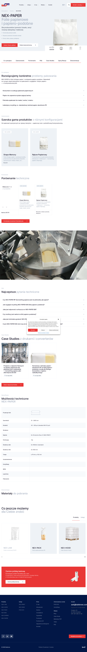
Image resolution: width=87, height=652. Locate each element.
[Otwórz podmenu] (24, 5)
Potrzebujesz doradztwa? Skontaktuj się (13, 221)
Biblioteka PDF (58, 619)
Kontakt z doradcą (77, 5)
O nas (35, 5)
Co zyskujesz (8, 60)
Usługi (29, 5)
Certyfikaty (57, 607)
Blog (55, 613)
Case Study (57, 616)
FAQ (41, 60)
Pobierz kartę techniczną (26, 45)
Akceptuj (33, 330)
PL (64, 5)
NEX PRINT (22, 604)
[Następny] (6, 207)
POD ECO (21, 610)
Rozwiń (6, 162)
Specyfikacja (62, 60)
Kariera (38, 610)
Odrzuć (43, 330)
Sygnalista (39, 615)
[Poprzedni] (3, 207)
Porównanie (32, 60)
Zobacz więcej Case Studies (10, 384)
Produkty (21, 5)
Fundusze (39, 618)
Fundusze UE (40, 621)
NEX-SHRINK (5, 615)
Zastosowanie (20, 60)
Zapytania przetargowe (42, 623)
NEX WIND (22, 607)
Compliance (39, 612)
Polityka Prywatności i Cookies (46, 647)
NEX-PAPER (4, 618)
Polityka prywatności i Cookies (43, 332)
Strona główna (4, 10)
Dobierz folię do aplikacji (10, 45)
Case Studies (50, 60)
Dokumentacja (74, 60)
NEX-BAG (4, 612)
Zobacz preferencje (53, 330)
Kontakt (50, 5)
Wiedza (43, 5)
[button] (58, 319)
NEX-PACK (4, 610)
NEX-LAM (4, 604)
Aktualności (39, 607)
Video (55, 621)
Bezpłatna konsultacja (76, 636)
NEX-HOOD (4, 607)
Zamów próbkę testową (13, 581)
